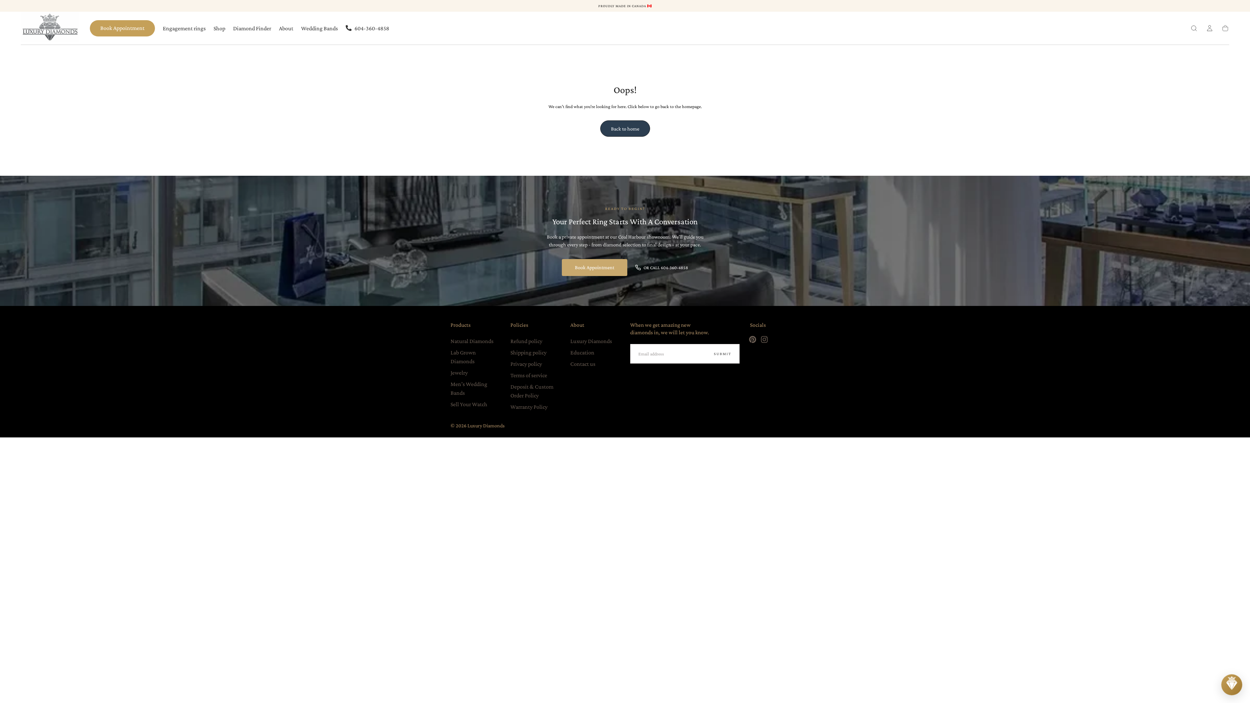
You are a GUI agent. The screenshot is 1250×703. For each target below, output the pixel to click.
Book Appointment (122, 28)
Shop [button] (219, 28)
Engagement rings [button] (184, 28)
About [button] (286, 28)
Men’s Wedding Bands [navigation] (469, 388)
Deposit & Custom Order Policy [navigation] (531, 391)
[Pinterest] (752, 339)
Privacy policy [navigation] (526, 364)
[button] (1194, 28)
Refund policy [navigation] (526, 341)
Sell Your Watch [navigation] (469, 404)
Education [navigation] (582, 352)
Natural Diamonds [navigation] (472, 341)
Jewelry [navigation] (459, 372)
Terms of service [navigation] (528, 375)
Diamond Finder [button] (252, 28)
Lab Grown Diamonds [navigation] (463, 357)
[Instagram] (764, 339)
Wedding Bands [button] (319, 28)
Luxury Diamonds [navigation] (591, 341)
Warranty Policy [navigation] (529, 407)
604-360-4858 (371, 28)
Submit (722, 354)
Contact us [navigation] (582, 364)
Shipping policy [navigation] (528, 352)
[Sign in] (1210, 28)
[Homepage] (50, 28)
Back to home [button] (625, 128)
